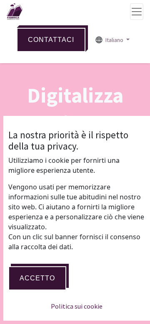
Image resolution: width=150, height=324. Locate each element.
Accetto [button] (37, 278)
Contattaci (51, 39)
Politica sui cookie (76, 306)
